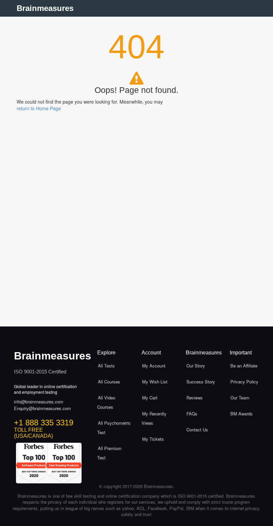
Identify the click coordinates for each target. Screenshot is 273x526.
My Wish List (154, 381)
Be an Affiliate (243, 365)
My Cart (149, 397)
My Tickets (153, 439)
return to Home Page (39, 108)
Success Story (200, 381)
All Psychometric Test (114, 427)
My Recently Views (153, 418)
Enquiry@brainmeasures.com (42, 408)
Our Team (239, 397)
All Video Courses (106, 402)
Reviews (194, 397)
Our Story (195, 365)
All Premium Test (109, 453)
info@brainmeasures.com (38, 402)
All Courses (109, 381)
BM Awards (241, 413)
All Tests (106, 365)
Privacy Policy (244, 381)
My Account (153, 365)
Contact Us (197, 429)
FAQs (191, 413)
